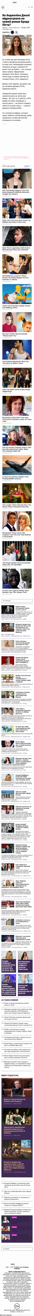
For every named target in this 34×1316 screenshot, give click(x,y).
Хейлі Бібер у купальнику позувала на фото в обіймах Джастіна (23, 711)
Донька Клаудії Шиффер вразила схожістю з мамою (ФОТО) (22, 827)
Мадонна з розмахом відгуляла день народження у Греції (23, 938)
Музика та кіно (26, 636)
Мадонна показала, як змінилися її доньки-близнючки (23, 808)
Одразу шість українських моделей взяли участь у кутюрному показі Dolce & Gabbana (14, 1130)
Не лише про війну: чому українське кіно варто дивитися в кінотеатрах (23, 729)
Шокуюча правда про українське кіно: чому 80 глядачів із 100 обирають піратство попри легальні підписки (23, 628)
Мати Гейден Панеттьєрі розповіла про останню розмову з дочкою (23, 744)
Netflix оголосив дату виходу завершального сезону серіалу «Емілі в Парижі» (23, 679)
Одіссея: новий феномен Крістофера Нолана (23, 793)
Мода (24, 652)
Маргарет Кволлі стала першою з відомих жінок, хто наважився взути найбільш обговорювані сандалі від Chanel (16, 762)
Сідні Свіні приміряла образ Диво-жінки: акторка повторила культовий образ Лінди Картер (16, 905)
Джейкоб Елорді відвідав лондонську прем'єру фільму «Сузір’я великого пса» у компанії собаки (23, 849)
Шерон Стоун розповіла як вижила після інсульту (14, 1100)
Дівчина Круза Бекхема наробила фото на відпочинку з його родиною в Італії (22, 1238)
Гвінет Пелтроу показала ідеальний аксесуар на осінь (23, 642)
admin (12, 636)
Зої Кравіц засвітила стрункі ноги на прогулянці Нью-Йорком (23, 694)
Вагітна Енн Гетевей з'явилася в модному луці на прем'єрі (25, 989)
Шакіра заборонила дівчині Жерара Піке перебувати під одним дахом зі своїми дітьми (8, 989)
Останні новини (9, 1000)
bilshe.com (18, 1267)
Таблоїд (4, 27)
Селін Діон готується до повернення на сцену (23, 921)
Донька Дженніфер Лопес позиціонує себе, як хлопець (21, 1229)
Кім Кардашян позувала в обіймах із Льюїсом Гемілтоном (24, 965)
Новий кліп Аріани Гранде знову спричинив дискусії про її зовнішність (22, 660)
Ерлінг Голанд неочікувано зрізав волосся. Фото (22, 608)
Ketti (12, 619)
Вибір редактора (10, 1075)
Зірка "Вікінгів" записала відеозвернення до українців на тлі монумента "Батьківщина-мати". (15, 884)
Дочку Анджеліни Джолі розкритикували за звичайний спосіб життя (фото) (21, 1220)
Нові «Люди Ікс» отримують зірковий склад (23, 866)
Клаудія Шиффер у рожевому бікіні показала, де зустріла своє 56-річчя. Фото (23, 777)
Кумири (24, 619)
